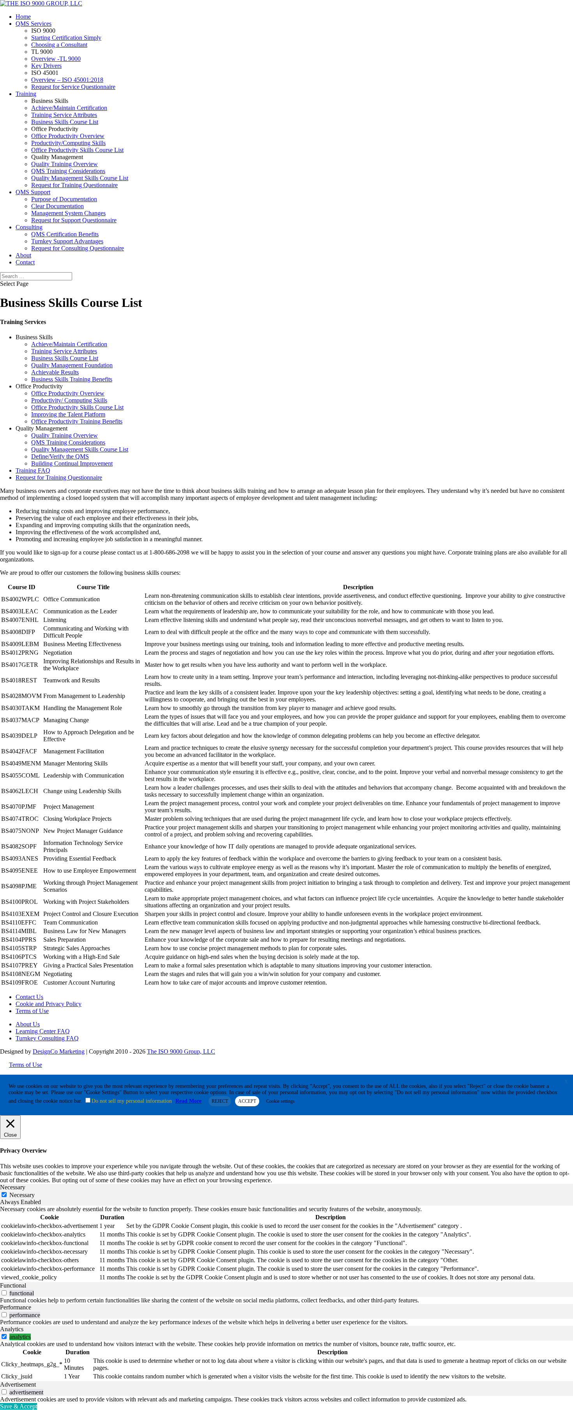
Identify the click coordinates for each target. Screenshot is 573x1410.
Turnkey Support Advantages (67, 241)
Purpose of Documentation (64, 199)
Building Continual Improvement (72, 463)
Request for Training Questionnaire (74, 185)
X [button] (566, 1081)
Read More (188, 1101)
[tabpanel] (286, 1244)
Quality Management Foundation (72, 365)
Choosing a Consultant (59, 44)
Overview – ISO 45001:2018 (67, 79)
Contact (25, 262)
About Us (28, 1024)
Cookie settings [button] (280, 1101)
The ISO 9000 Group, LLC (181, 1051)
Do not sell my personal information (132, 1101)
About (23, 255)
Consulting (29, 227)
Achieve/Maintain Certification (69, 108)
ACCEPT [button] (247, 1101)
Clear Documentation (57, 206)
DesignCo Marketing (59, 1051)
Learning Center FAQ (43, 1031)
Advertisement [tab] (18, 1384)
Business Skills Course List (64, 122)
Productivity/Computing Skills (68, 143)
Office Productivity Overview (67, 136)
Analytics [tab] (11, 1329)
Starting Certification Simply (66, 37)
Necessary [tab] (12, 1187)
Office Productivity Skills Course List (77, 150)
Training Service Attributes (64, 115)
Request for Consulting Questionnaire (77, 248)
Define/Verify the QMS (60, 456)
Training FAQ (33, 470)
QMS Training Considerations (68, 171)
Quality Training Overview (64, 164)
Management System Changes (68, 213)
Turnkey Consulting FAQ (47, 1038)
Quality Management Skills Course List (79, 178)
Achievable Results (55, 372)
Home (23, 16)
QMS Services (33, 23)
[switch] (4, 1292)
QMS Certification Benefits (65, 234)
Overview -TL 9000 (56, 58)
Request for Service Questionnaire (73, 86)
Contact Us (29, 997)
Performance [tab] (15, 1307)
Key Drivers (46, 65)
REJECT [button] (220, 1101)
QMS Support (33, 192)
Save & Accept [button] (18, 1406)
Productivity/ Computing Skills (69, 400)
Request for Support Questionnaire (74, 220)
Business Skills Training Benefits (71, 379)
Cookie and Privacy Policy (48, 1004)
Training (26, 93)
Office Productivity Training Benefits (76, 421)
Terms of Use (32, 1011)
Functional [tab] (13, 1285)
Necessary (22, 1195)
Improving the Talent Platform (68, 414)
